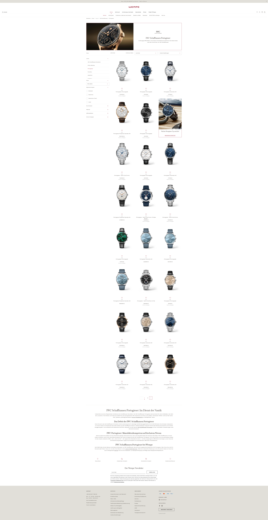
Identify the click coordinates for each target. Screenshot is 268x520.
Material (88, 109)
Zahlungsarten (114, 510)
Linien (87, 58)
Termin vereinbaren (91, 505)
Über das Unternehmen (140, 494)
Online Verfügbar (90, 116)
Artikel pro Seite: (129, 52)
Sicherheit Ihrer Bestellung (116, 512)
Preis (87, 80)
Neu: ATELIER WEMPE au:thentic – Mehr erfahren (134, 1)
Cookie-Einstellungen (115, 515)
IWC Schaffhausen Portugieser (145, 427)
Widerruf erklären (166, 509)
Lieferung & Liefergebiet (116, 508)
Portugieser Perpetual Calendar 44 (121, 133)
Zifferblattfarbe (89, 113)
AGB (136, 508)
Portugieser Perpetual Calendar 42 (121, 217)
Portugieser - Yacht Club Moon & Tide (146, 300)
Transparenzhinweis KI (140, 512)
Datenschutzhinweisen (119, 482)
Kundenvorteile (114, 496)
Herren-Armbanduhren (137, 417)
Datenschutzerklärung (140, 505)
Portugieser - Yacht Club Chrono (122, 175)
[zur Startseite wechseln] (134, 7)
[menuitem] (257, 12)
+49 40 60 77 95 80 (91, 494)
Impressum (137, 510)
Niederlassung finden (91, 502)
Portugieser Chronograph (122, 91)
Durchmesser (89, 105)
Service (116, 450)
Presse (136, 503)
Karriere (136, 498)
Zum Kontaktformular (91, 500)
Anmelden (152, 472)
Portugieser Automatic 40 (170, 91)
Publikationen (138, 501)
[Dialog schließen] (267, 1)
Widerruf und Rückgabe (116, 505)
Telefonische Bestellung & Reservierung (120, 503)
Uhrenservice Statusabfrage (117, 501)
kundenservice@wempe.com (117, 480)
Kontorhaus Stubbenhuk (140, 496)
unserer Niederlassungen (131, 448)
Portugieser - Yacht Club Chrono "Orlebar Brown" (146, 218)
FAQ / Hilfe (113, 498)
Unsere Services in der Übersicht (118, 494)
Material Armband (90, 87)
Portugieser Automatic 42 (146, 342)
